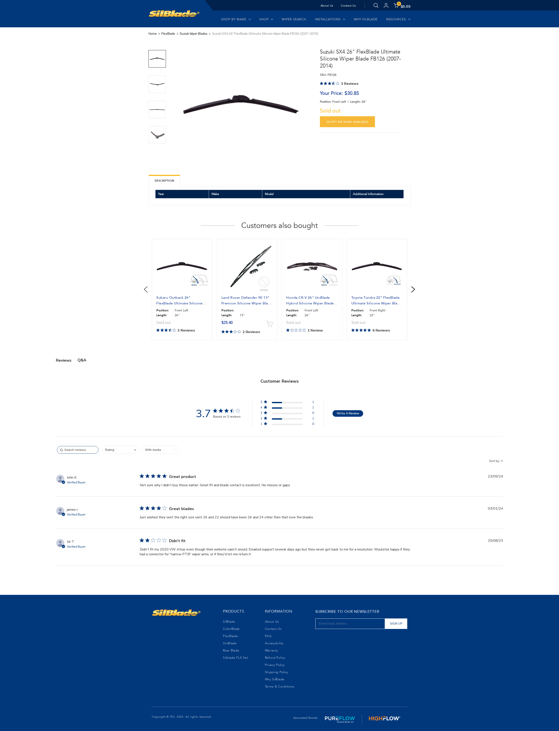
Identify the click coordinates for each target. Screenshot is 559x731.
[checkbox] (160, 450)
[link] (287, 424)
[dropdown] (120, 450)
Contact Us (348, 6)
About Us (327, 6)
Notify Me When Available (347, 122)
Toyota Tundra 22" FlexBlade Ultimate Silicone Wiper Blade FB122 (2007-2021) (376, 303)
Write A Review (348, 413)
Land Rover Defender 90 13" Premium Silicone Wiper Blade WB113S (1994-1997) (246, 303)
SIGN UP (396, 624)
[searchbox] (77, 450)
